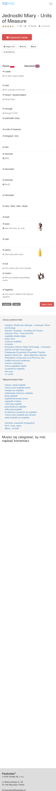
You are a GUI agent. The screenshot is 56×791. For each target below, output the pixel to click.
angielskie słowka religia (15, 336)
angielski (6, 304)
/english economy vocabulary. (17, 360)
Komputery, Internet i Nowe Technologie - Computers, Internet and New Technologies (28, 348)
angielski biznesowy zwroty (16, 398)
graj (34, 46)
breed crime (10, 338)
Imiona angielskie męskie (15, 365)
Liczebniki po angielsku (15, 368)
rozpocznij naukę (18, 37)
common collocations (14, 363)
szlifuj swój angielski (13, 409)
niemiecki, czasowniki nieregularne (20, 423)
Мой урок (9, 371)
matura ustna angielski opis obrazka (20, 414)
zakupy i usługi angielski (15, 384)
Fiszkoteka (45, 26)
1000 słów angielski (13, 403)
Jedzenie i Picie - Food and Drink (19, 333)
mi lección (9, 344)
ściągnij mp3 (10, 46)
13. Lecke (9, 374)
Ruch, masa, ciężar (13, 425)
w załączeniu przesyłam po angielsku (21, 412)
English (16, 304)
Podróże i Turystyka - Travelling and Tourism (24, 330)
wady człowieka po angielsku (17, 417)
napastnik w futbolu (13, 401)
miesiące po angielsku (14, 390)
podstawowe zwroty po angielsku (19, 393)
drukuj (23, 46)
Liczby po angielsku (13, 341)
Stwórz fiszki (47, 304)
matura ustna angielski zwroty (17, 387)
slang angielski (11, 395)
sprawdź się (9, 52)
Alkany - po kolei (12, 428)
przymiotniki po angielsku (15, 406)
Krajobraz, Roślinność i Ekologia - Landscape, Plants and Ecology (27, 326)
